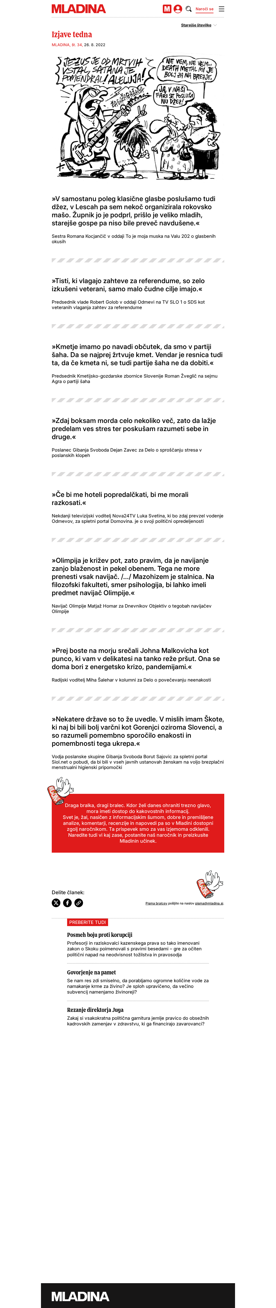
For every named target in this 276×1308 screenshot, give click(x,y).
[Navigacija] (221, 9)
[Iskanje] (188, 9)
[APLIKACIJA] (167, 9)
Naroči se (204, 8)
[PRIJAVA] (178, 9)
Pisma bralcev (156, 903)
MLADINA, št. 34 (67, 44)
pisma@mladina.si (209, 903)
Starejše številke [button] (196, 25)
